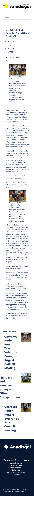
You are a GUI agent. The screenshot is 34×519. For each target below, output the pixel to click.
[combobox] (17, 18)
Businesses (16, 470)
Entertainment (15, 468)
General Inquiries (16, 463)
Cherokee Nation (18, 492)
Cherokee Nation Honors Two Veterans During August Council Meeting (10, 352)
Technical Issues (16, 465)
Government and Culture (16, 472)
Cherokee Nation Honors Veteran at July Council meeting (11, 418)
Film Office (17, 475)
